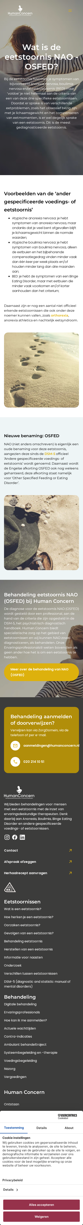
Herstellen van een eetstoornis (28, 949)
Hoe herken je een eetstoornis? (28, 917)
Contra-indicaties (18, 1036)
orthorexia (59, 315)
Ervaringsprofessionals (22, 1012)
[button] (70, 10)
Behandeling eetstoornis (23, 941)
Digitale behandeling (20, 1004)
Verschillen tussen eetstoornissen (30, 973)
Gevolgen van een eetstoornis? (29, 933)
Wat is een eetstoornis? (22, 909)
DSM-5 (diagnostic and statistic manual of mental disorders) (37, 981)
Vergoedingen (15, 1076)
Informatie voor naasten (23, 957)
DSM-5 (49, 454)
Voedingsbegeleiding (20, 1060)
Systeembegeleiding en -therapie (30, 1052)
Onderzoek (13, 965)
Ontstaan (11, 1104)
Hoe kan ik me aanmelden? (25, 1020)
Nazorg (9, 1068)
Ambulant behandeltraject (25, 1044)
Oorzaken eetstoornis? (22, 925)
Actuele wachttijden (20, 1028)
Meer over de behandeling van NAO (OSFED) (39, 672)
